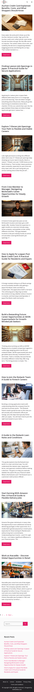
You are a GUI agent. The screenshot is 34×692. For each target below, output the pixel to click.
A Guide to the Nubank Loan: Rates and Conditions (15, 436)
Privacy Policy (27, 682)
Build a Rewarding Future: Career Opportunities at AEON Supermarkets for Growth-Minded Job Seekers (16, 318)
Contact (12, 682)
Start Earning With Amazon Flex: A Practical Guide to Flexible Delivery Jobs (15, 495)
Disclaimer (19, 682)
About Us (5, 682)
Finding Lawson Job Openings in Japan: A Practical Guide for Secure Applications (17, 68)
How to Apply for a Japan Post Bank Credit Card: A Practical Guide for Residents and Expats (17, 256)
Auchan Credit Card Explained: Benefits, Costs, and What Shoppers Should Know (16, 8)
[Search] (25, 624)
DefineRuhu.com (17, 689)
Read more (6, 55)
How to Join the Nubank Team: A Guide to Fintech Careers (16, 378)
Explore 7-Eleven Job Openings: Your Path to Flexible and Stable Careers (17, 129)
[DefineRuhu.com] (4, 2)
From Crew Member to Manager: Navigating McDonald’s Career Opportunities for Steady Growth (14, 191)
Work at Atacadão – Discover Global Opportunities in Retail (16, 556)
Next (10, 615)
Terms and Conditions (17, 684)
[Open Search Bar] (27, 2)
